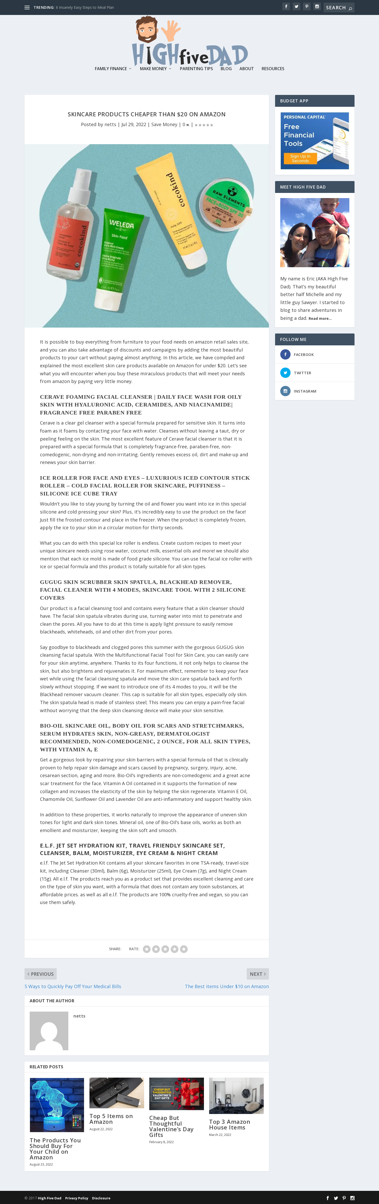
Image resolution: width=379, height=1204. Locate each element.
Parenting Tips (196, 69)
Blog (226, 69)
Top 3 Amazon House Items (229, 1124)
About (247, 69)
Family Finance (111, 69)
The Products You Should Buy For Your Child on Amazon (55, 1148)
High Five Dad (50, 1198)
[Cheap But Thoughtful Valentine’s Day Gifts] (176, 1094)
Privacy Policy (77, 1198)
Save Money (164, 124)
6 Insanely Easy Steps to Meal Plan (85, 7)
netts (110, 124)
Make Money (153, 69)
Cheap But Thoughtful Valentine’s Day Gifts (171, 1126)
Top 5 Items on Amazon (111, 1118)
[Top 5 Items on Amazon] (116, 1093)
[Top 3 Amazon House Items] (236, 1096)
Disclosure (101, 1198)
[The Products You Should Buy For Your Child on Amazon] (57, 1105)
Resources (273, 69)
